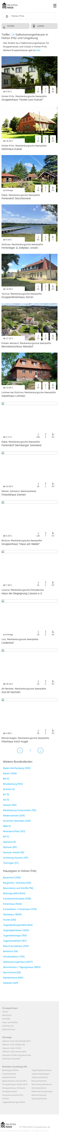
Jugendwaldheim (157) (15, 940)
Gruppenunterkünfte (12, 1095)
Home (5, 1012)
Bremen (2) (9, 789)
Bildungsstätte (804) (14, 893)
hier (38, 50)
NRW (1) (7, 826)
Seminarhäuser (39, 1095)
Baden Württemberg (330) (17, 768)
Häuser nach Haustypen (14, 1051)
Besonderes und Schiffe (14, 1081)
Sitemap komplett (11, 1059)
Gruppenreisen (9, 1091)
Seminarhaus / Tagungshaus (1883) (22, 967)
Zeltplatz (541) (10, 983)
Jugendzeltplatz (39, 1077)
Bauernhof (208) (12, 877)
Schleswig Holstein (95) (15, 857)
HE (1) (6, 799)
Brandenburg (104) (13, 784)
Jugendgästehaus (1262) (16, 930)
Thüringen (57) (11, 863)
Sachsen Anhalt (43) (13, 852)
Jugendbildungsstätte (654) (18, 925)
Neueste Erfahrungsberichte (16, 1055)
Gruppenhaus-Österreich (15, 1084)
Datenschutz (8, 1029)
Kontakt (6, 1019)
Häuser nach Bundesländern (16, 1041)
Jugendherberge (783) (15, 935)
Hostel (5, 1098)
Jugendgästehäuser (41, 1070)
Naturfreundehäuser (41, 1084)
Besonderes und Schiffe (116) (18, 888)
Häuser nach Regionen (13, 1044)
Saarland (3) (9, 842)
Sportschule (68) (12, 972)
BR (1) (6, 778)
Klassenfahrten (39, 1081)
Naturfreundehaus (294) (16, 946)
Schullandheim (38, 1088)
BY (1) (6, 794)
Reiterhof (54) (10, 951)
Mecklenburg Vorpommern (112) (19, 810)
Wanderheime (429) (13, 977)
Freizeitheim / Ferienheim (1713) (20, 909)
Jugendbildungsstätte (13, 1102)
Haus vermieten (10, 1022)
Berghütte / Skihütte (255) (17, 883)
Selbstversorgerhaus (42, 1091)
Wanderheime (9, 1077)
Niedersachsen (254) (14, 815)
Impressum (8, 1026)
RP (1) (6, 836)
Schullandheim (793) (14, 956)
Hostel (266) (9, 919)
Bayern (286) (10, 773)
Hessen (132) (9, 805)
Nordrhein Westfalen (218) (17, 821)
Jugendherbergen (40, 1074)
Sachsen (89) (10, 847)
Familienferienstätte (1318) (17, 898)
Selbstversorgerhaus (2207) (18, 962)
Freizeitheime (9, 1074)
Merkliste (6, 1015)
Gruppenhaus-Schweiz (13, 1088)
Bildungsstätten (10, 1070)
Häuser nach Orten (11, 1048)
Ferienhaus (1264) (12, 904)
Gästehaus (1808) (12, 914)
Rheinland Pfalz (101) (14, 831)
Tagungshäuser (39, 1098)
